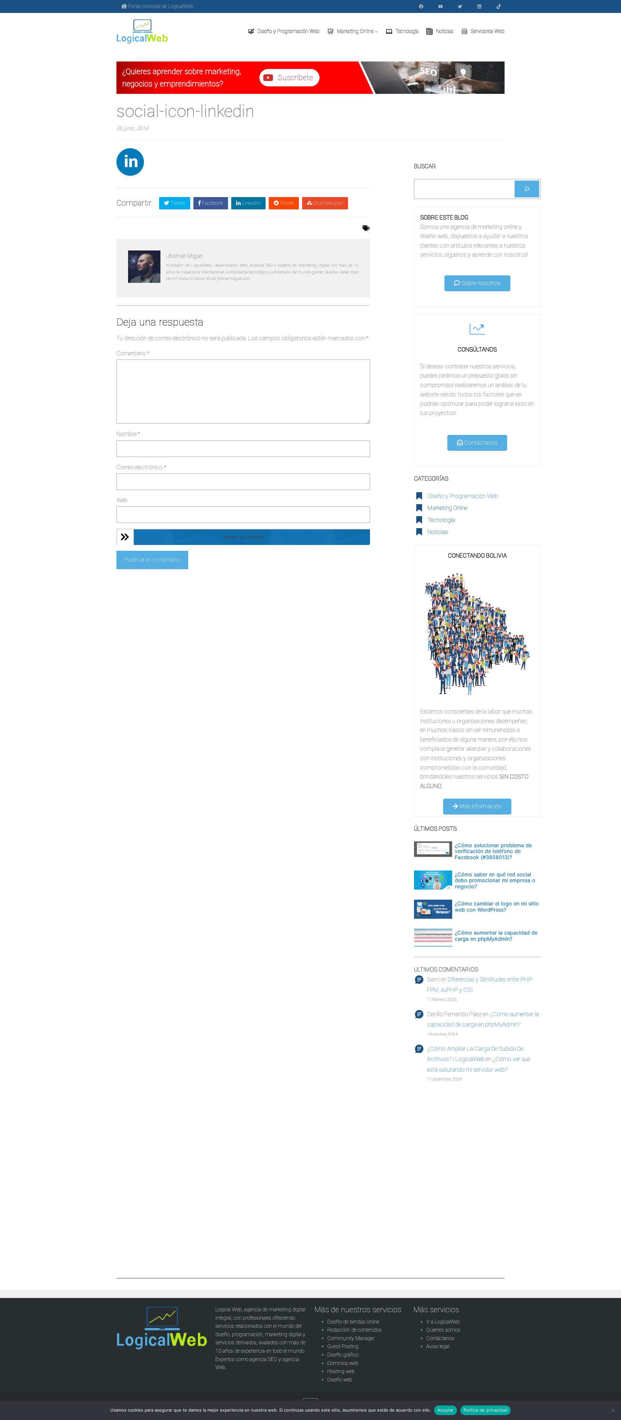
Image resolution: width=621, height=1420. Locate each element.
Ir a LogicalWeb (443, 1322)
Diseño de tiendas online (353, 1322)
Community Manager (351, 1338)
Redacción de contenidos (354, 1330)
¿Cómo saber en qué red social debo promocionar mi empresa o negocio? (495, 880)
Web (121, 500)
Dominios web (342, 1363)
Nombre (128, 433)
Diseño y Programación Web (463, 496)
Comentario (132, 353)
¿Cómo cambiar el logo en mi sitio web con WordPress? (497, 907)
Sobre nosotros (480, 283)
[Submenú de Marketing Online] (376, 31)
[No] (613, 1410)
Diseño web (339, 1380)
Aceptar (445, 1410)
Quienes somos (443, 1330)
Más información (480, 806)
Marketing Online (447, 508)
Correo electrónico (141, 467)
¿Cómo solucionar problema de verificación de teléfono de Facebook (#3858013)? (493, 851)
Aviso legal (437, 1346)
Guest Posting (342, 1346)
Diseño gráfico (342, 1355)
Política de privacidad (485, 1410)
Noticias (438, 531)
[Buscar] (527, 189)
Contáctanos (480, 442)
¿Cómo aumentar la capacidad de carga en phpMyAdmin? (496, 936)
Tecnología (441, 519)
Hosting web (341, 1371)
